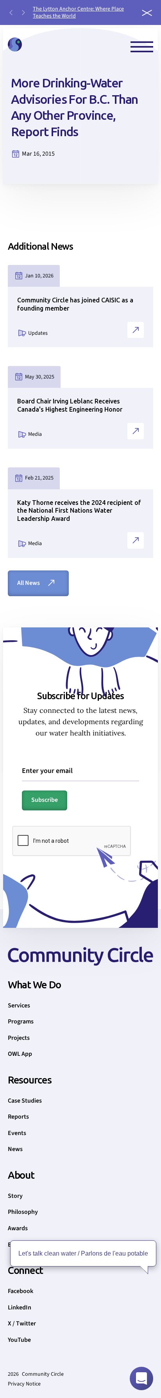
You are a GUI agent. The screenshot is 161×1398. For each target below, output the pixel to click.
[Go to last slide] (11, 12)
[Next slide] (23, 12)
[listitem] (83, 12)
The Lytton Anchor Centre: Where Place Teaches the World (78, 12)
